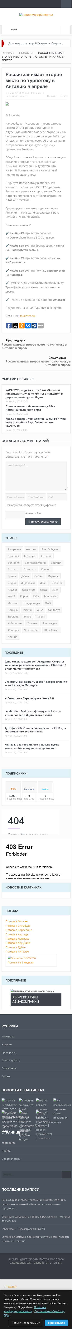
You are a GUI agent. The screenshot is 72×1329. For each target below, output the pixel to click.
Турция (40, 616)
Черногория (31, 630)
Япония (12, 636)
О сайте (6, 1151)
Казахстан (28, 589)
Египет (38, 576)
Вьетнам (13, 569)
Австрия (31, 549)
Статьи (6, 1076)
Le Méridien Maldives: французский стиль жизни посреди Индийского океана (33, 712)
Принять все (56, 1322)
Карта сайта (9, 1142)
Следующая (57, 357)
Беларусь (30, 556)
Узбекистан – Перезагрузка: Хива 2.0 (29, 698)
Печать (51, 96)
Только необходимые (26, 1322)
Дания (25, 576)
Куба (36, 596)
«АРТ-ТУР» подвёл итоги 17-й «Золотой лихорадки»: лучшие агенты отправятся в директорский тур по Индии (34, 393)
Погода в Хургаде (17, 934)
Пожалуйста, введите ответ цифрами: (31, 505)
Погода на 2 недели (21, 962)
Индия (12, 582)
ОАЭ (48, 603)
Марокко (13, 603)
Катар (43, 589)
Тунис (27, 616)
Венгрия (56, 562)
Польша (13, 609)
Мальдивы (50, 596)
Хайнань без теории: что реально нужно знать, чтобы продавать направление (32, 746)
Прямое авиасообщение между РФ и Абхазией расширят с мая (30, 407)
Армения (13, 556)
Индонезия (28, 582)
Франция (13, 630)
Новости (39, 93)
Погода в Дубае (16, 947)
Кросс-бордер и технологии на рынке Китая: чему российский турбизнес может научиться (36, 422)
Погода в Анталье (17, 951)
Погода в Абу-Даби (18, 943)
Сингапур (54, 609)
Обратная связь (11, 1158)
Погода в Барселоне (19, 930)
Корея (24, 596)
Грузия (12, 576)
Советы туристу (11, 1060)
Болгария (14, 562)
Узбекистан (15, 623)
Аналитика (8, 1036)
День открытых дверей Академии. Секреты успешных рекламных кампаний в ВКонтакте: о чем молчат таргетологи (35, 665)
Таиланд (13, 616)
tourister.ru (27, 316)
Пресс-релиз (9, 1052)
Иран (43, 582)
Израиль (53, 576)
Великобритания (35, 562)
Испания (57, 582)
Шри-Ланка (51, 630)
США (40, 609)
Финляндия (49, 623)
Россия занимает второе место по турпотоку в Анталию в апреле (34, 346)
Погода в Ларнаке (17, 938)
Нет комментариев (16, 96)
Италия (12, 589)
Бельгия (46, 556)
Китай (11, 596)
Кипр (55, 589)
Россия (27, 609)
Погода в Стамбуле (18, 926)
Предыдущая (15, 340)
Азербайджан (49, 549)
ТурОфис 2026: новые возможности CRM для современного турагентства (35, 729)
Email (64, 96)
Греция (45, 569)
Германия (30, 569)
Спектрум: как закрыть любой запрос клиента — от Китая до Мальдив (36, 683)
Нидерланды (32, 603)
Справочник (9, 1068)
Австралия (14, 549)
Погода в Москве (17, 921)
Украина (32, 623)
